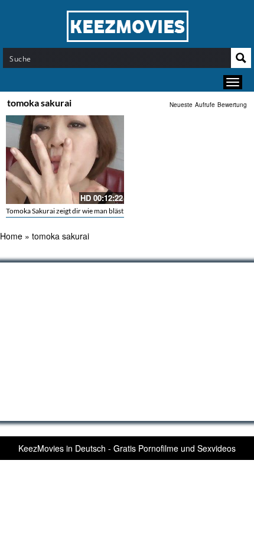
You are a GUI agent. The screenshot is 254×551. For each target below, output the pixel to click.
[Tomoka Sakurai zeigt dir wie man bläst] (65, 159)
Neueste (181, 105)
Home (11, 236)
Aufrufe (205, 105)
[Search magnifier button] (241, 58)
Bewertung (232, 105)
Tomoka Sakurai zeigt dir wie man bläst (64, 210)
